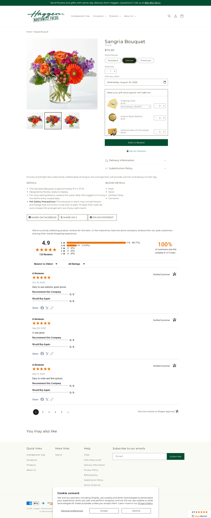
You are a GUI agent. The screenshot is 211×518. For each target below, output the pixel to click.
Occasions (32, 460)
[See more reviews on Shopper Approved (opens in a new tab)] (51, 308)
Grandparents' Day (36, 455)
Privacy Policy (145, 503)
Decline (136, 510)
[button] (99, 16)
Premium (146, 60)
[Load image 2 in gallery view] (53, 120)
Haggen (37, 509)
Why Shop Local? (92, 460)
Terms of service (92, 485)
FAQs (86, 455)
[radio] (105, 243)
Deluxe (129, 60)
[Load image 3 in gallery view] (71, 120)
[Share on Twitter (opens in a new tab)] (47, 308)
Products (31, 465)
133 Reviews (49, 254)
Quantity (109, 66)
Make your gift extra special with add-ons (129, 92)
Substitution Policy (93, 480)
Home (29, 32)
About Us (31, 470)
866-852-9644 (153, 2)
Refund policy (91, 475)
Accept (104, 510)
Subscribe (175, 456)
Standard (113, 60)
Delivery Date (112, 76)
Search (58, 455)
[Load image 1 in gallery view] (35, 120)
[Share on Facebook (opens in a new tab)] (42, 308)
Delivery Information (94, 465)
